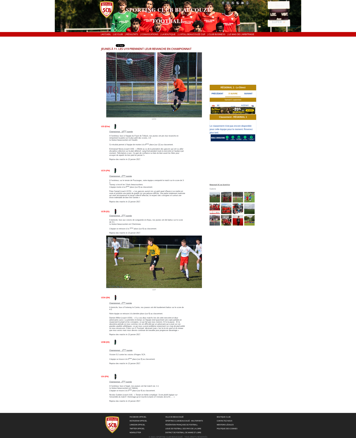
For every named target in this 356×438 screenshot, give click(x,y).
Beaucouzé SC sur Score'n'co (220, 184)
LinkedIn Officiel (137, 425)
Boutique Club (223, 417)
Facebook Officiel (138, 417)
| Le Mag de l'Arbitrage (241, 34)
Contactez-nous (224, 421)
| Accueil (106, 34)
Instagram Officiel (138, 421)
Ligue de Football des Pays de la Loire (183, 429)
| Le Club (118, 34)
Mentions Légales (225, 425)
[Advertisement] (233, 63)
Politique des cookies (227, 429)
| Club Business (216, 34)
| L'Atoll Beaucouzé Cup (191, 34)
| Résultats (131, 34)
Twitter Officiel (137, 429)
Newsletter (135, 433)
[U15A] (154, 53)
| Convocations (149, 34)
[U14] (154, 236)
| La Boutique (167, 34)
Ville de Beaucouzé (174, 417)
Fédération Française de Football (181, 425)
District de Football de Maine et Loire (183, 433)
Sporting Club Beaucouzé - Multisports (184, 421)
